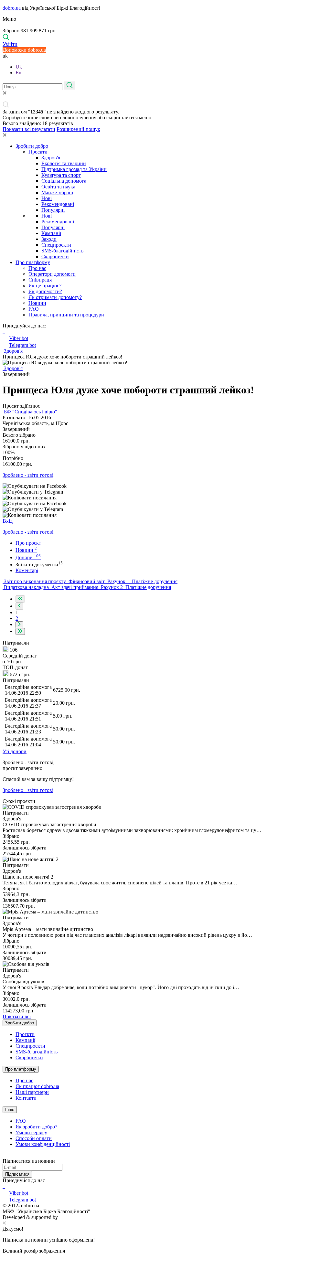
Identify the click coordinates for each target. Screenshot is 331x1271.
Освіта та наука (58, 186)
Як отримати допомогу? (55, 297)
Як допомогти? (45, 291)
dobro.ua (12, 8)
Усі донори (15, 751)
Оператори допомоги (52, 274)
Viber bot (18, 338)
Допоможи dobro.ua (24, 50)
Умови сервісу (31, 1132)
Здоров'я (50, 157)
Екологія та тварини (63, 163)
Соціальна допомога (63, 181)
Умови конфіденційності (43, 1144)
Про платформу (33, 262)
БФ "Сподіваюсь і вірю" (30, 411)
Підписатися (17, 1174)
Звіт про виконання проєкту (35, 581)
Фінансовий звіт (86, 581)
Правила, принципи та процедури (66, 314)
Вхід (8, 521)
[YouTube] (4, 1186)
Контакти (26, 1098)
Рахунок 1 (118, 581)
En (18, 72)
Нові (46, 198)
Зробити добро (32, 146)
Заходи (49, 239)
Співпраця (40, 280)
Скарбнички (55, 256)
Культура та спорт (61, 175)
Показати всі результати (29, 129)
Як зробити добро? (36, 1126)
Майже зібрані (57, 192)
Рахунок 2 (112, 587)
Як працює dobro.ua (37, 1086)
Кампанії (51, 233)
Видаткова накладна (26, 587)
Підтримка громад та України (74, 169)
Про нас (37, 268)
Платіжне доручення (154, 581)
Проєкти (38, 152)
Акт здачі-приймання (75, 587)
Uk (19, 66)
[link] (165, 486)
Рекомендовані (57, 204)
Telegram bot (22, 345)
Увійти (10, 44)
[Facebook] (3, 1186)
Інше (9, 1109)
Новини (37, 303)
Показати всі (17, 1016)
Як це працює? (44, 285)
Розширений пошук (78, 129)
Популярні (53, 210)
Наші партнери (32, 1092)
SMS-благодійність (62, 250)
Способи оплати (34, 1138)
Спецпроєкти (56, 245)
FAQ (33, 309)
